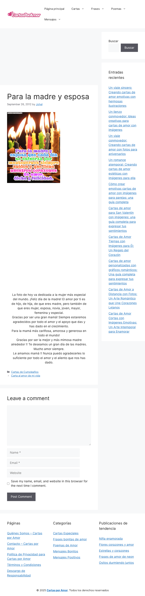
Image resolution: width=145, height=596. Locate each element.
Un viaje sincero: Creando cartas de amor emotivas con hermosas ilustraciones (122, 97)
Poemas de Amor (65, 545)
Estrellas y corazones (114, 550)
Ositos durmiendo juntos (116, 562)
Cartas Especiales (66, 533)
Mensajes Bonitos (65, 551)
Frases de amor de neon (116, 556)
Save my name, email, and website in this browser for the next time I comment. (49, 483)
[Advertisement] (49, 56)
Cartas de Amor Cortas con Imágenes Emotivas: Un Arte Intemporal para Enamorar (123, 322)
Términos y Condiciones (24, 565)
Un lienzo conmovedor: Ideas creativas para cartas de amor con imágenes (122, 121)
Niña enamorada (111, 538)
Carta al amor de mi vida (25, 375)
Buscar (113, 41)
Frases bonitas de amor (70, 539)
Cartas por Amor (57, 590)
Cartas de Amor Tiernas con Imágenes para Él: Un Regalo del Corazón (121, 246)
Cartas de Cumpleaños (25, 371)
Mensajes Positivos (66, 557)
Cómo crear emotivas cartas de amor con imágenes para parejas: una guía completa (123, 193)
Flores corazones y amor (116, 544)
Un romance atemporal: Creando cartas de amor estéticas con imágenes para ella (123, 169)
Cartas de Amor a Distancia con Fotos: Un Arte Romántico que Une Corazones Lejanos (123, 298)
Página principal (54, 8)
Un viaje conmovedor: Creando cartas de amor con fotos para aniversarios (123, 145)
